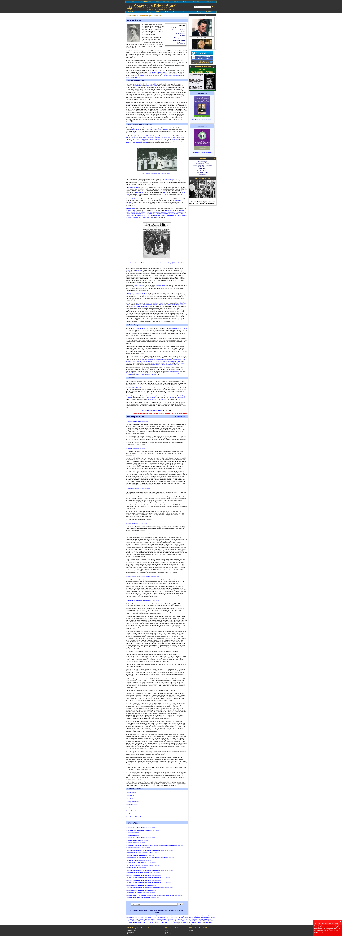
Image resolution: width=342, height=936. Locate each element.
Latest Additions (146, 1)
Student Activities (179, 40)
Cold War (180, 917)
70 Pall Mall (138, 270)
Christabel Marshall (154, 139)
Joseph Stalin (208, 922)
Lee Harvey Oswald (191, 924)
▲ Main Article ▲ (181, 416)
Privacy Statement (132, 930)
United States (173, 917)
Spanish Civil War (172, 919)
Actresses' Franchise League (149, 136)
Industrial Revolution (132, 805)
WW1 (157, 12)
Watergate (182, 916)
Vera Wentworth (142, 215)
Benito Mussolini (158, 924)
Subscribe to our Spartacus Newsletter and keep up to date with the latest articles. (156, 911)
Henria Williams (182, 215)
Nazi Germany (130, 814)
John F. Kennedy (201, 18)
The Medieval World (141, 919)
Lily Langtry (164, 139)
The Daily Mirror (145, 263)
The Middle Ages (131, 792)
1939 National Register (135, 388)
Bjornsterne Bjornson (145, 75)
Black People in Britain (150, 917)
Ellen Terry (167, 137)
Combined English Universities (135, 373)
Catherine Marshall (178, 210)
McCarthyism (194, 919)
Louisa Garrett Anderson (175, 212)
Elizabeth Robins (147, 359)
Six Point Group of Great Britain (177, 328)
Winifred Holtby (177, 361)
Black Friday (131, 210)
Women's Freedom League (139, 306)
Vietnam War (165, 916)
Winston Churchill (201, 38)
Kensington (135, 129)
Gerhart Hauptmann (132, 77)
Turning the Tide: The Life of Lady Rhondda (149, 877)
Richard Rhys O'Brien (134, 828)
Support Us (210, 1)
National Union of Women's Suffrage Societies (171, 305)
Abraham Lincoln (180, 924)
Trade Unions (161, 921)
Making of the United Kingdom (202, 917)
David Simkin (131, 600)
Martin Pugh (132, 855)
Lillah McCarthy (175, 137)
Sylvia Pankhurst (133, 857)
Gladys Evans (135, 214)
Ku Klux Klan (182, 922)
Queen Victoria (164, 922)
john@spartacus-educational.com (152, 413)
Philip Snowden (179, 363)
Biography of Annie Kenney (202, 204)
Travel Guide (190, 921)
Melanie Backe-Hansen (135, 850)
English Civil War (188, 917)
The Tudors (129, 799)
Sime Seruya (142, 137)
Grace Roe (159, 217)
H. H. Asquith (165, 194)
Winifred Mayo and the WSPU (152, 410)
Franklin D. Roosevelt (169, 924)
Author (175, 1)
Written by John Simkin (172, 928)
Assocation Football (203, 916)
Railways (154, 921)
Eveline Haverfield (131, 212)
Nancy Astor (155, 365)
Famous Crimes (139, 917)
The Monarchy (161, 917)
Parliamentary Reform (145, 921)
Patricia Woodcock (131, 215)
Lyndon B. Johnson (143, 922)
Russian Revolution (131, 811)
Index (157, 1)
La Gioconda (172, 102)
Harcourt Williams (153, 84)
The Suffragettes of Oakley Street (151, 850)
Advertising (130, 932)
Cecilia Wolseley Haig (145, 214)
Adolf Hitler (201, 922)
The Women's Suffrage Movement (202, 120)
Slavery (201, 919)
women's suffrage (149, 128)
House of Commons (134, 133)
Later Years (181, 35)
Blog (184, 1)
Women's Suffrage (133, 921)
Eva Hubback (149, 373)
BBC (181, 270)
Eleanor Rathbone (173, 371)
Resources (166, 1)
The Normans (130, 796)
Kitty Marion (134, 137)
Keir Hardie (166, 192)
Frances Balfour (136, 361)
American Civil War (161, 919)
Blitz (167, 917)
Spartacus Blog (198, 921)
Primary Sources (179, 38)
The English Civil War (132, 802)
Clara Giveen (171, 214)
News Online (130, 934)
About (167, 930)
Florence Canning (171, 215)
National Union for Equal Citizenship (168, 373)
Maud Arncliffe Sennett (160, 214)
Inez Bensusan (158, 137)
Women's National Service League (146, 374)
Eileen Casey (179, 214)
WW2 (166, 12)
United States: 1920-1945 (133, 817)
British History (157, 916)
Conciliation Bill (133, 187)
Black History (210, 12)
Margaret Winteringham (169, 365)
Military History (174, 916)
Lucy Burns (150, 217)
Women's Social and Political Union (176, 30)
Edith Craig (150, 137)
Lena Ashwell (144, 139)
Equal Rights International (177, 397)
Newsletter (196, 1)
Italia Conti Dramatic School (158, 72)
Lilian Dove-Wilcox (131, 217)
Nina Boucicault (176, 139)
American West (130, 917)
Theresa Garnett (157, 361)
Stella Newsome (167, 359)
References (181, 43)
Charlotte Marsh (147, 361)
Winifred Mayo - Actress (178, 28)
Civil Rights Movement (184, 919)
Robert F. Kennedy (154, 922)
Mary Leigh (156, 212)
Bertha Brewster (152, 215)
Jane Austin (137, 86)
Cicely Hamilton (157, 359)
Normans (212, 916)
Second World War (140, 916)
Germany (175, 12)
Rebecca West (177, 359)
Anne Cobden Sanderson (144, 212)
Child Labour (207, 919)
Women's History (196, 12)
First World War (130, 808)
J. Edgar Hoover (174, 922)
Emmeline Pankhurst (167, 179)
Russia (185, 12)
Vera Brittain (129, 363)
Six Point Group (180, 33)
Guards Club (129, 270)
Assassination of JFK (191, 916)
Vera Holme (136, 139)
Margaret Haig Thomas (143, 328)
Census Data (131, 832)
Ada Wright (168, 210)
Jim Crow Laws (148, 924)
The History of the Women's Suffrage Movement (152, 857)
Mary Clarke (161, 215)
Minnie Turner (141, 217)
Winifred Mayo (167, 361)
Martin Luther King (192, 922)
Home (132, 1)
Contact (191, 930)
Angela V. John (132, 877)
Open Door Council (151, 397)
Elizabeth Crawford (133, 845)
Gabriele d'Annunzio (132, 104)
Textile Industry (170, 921)
